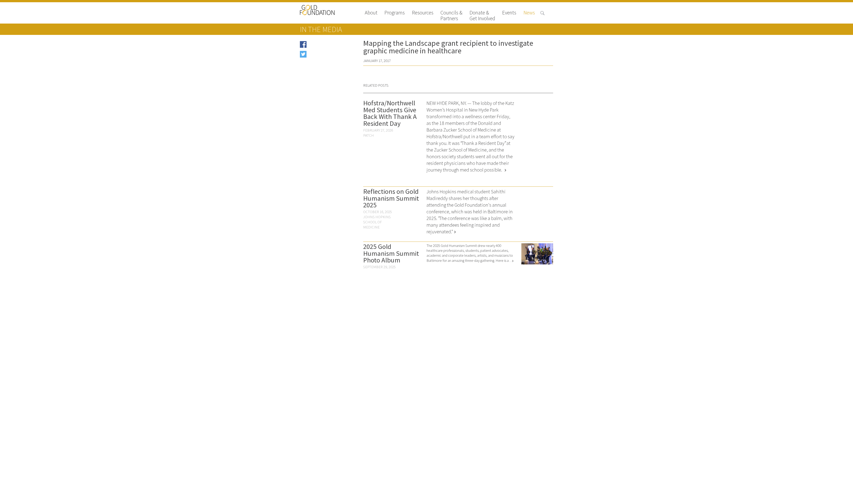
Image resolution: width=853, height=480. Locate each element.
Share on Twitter (320, 55)
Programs (395, 13)
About (371, 13)
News (529, 13)
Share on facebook (321, 46)
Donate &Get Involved (482, 15)
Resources (422, 13)
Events (509, 13)
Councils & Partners (451, 15)
